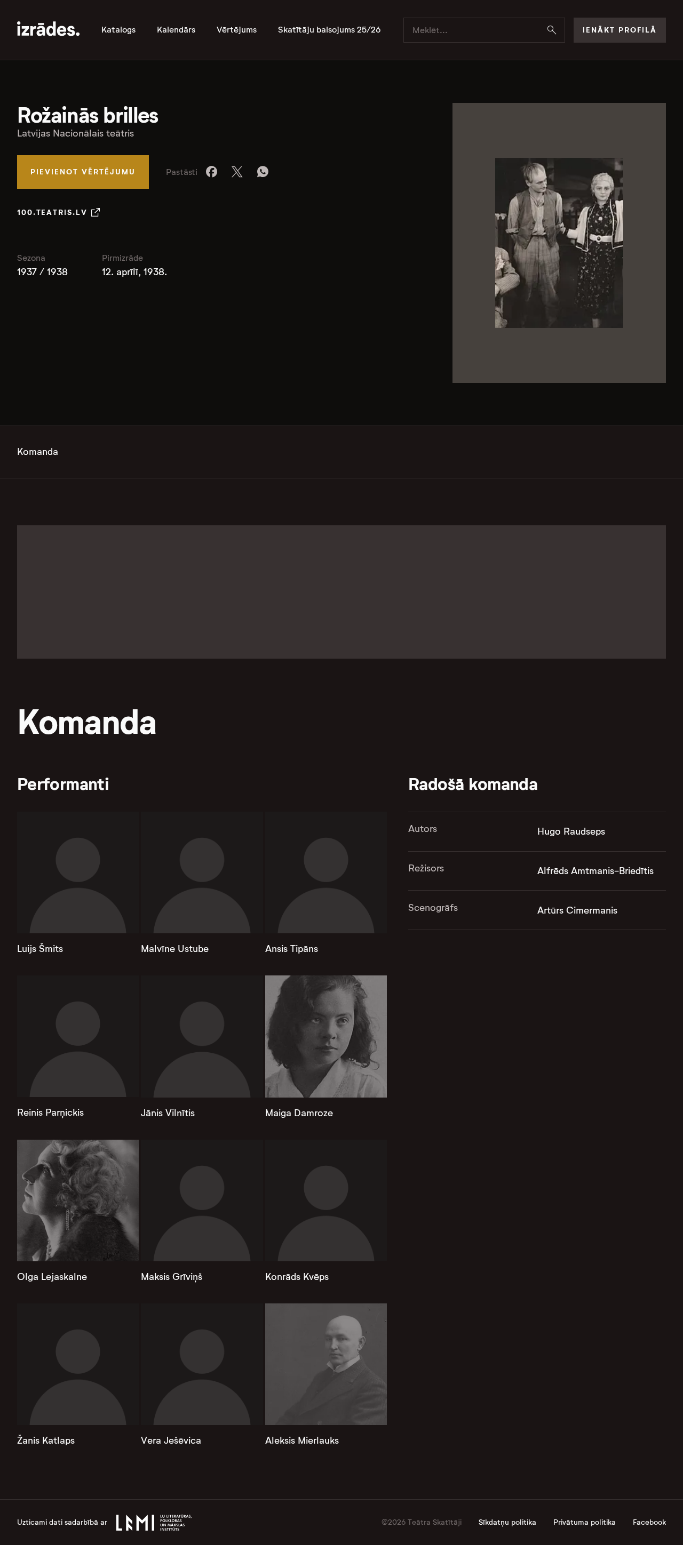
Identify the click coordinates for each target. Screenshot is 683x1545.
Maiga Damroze (299, 1113)
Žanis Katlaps (46, 1440)
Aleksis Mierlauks (302, 1440)
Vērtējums (237, 30)
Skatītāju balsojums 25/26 (329, 30)
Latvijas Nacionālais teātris (75, 133)
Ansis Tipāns (291, 949)
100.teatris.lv (52, 212)
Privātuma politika (584, 1522)
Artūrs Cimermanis (577, 910)
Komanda (37, 452)
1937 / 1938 (42, 272)
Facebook (649, 1522)
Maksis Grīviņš (171, 1277)
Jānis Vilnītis (168, 1113)
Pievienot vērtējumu (83, 172)
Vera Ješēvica (171, 1440)
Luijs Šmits (40, 949)
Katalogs (118, 30)
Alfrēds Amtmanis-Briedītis (595, 871)
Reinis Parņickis (50, 1112)
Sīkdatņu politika (507, 1522)
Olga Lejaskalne (52, 1277)
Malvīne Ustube (175, 949)
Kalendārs (176, 30)
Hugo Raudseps (571, 831)
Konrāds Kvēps (297, 1277)
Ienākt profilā (620, 30)
